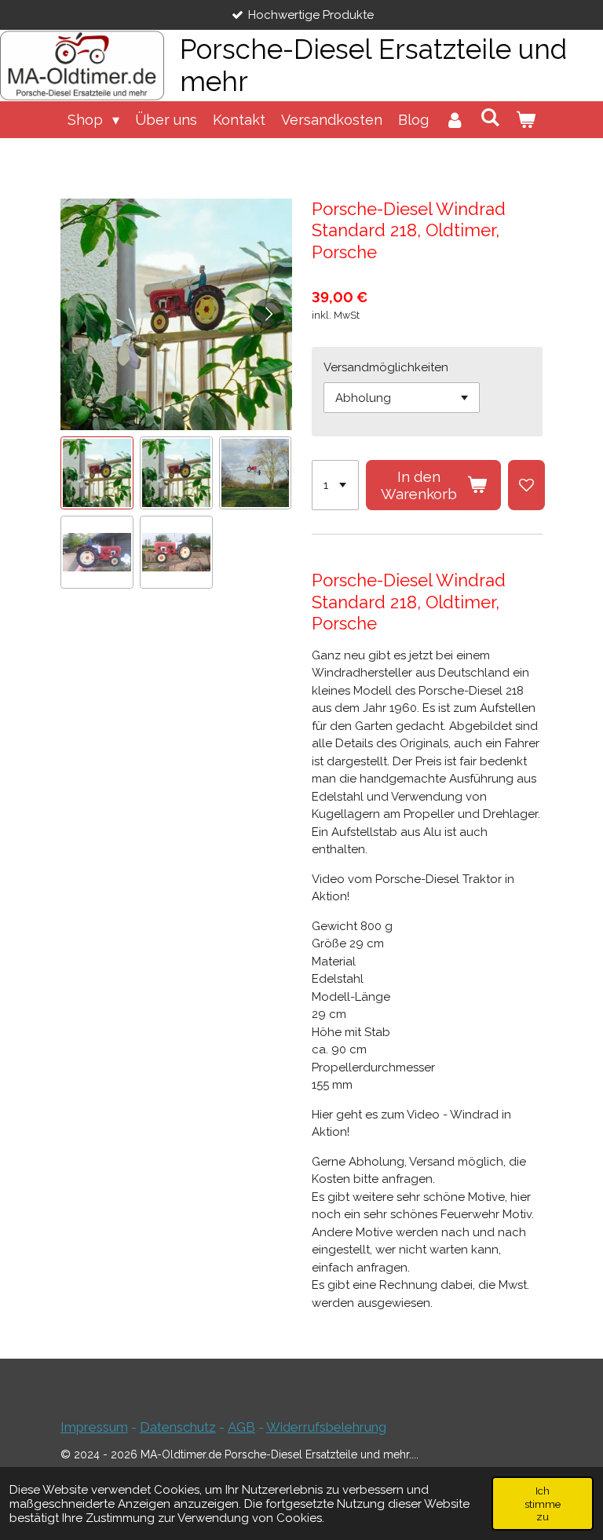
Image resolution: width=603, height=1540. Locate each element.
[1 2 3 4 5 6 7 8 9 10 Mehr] (335, 485)
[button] (96, 472)
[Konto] (454, 119)
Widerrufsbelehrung (326, 1427)
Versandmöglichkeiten (385, 367)
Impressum (94, 1427)
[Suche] (490, 117)
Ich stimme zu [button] (542, 1503)
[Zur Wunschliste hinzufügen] (526, 485)
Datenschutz (178, 1427)
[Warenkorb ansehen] (525, 119)
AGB (241, 1427)
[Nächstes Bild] (268, 314)
